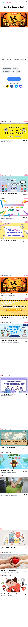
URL (21, 86)
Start (14, 79)
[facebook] (11, 86)
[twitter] (16, 86)
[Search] (23, 2)
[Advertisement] (14, 43)
